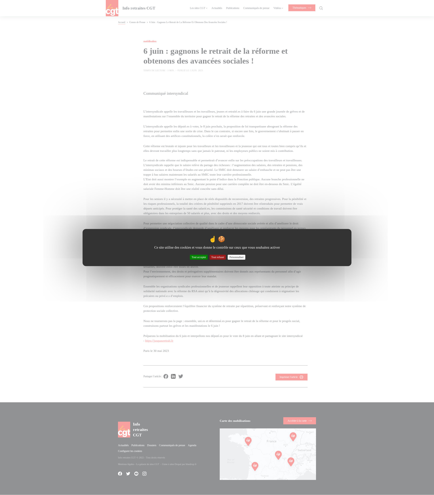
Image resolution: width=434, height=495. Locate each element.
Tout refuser (217, 257)
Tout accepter (199, 257)
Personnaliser (236, 257)
